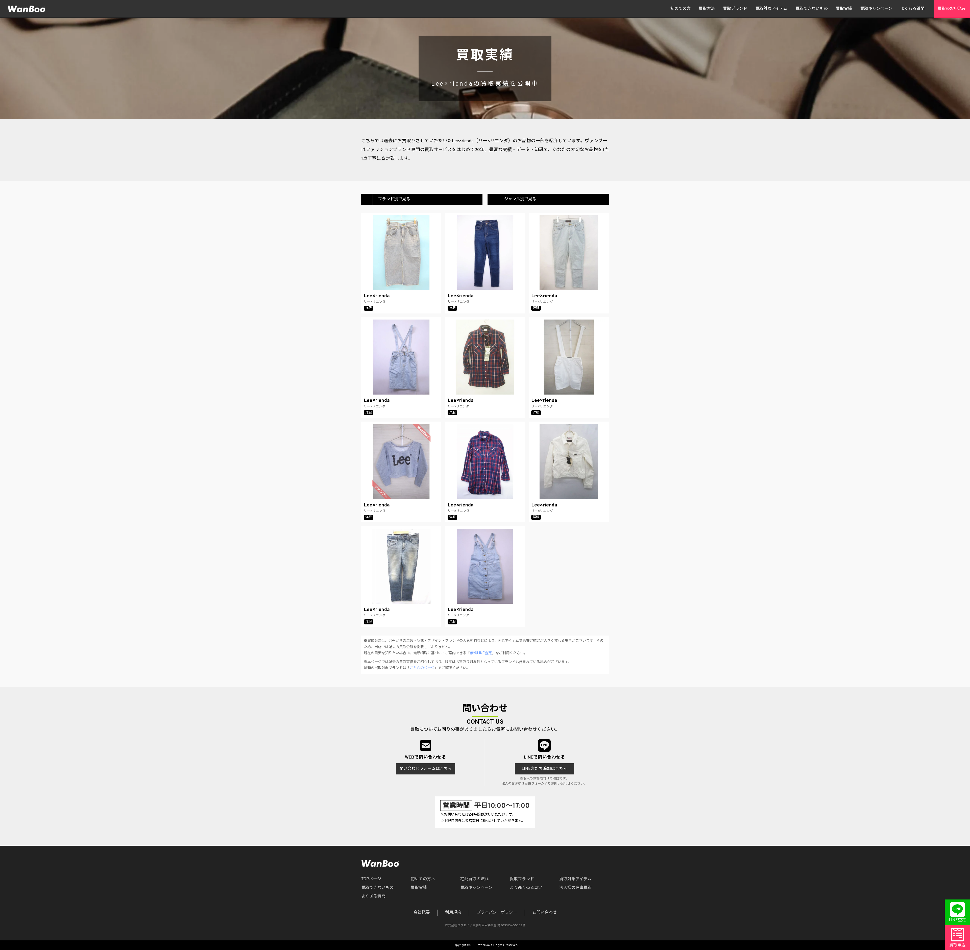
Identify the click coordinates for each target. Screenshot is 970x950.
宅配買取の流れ (474, 879)
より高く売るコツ (526, 887)
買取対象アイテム (771, 8)
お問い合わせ (544, 912)
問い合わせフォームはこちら (425, 768)
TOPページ (371, 879)
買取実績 (844, 8)
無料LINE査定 (481, 653)
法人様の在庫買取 (575, 887)
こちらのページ (422, 668)
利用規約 (453, 912)
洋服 (368, 308)
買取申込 (957, 945)
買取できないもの (811, 8)
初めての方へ (423, 879)
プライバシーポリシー (497, 912)
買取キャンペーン (876, 8)
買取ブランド (735, 8)
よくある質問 (912, 8)
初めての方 (680, 8)
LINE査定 (957, 920)
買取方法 (707, 8)
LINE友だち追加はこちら (544, 768)
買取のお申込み (952, 8)
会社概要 (422, 912)
